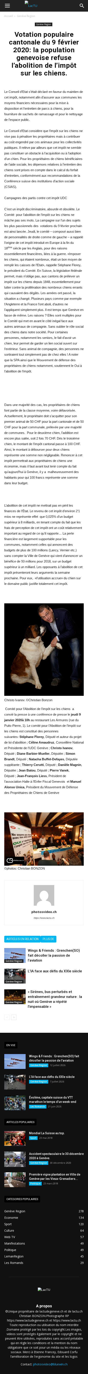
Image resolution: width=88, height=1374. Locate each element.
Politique (35, 1183)
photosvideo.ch (44, 912)
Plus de (48, 939)
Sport (33, 1137)
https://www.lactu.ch (44, 918)
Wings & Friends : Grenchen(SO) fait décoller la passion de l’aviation (54, 955)
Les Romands (37, 1106)
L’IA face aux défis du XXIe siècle (55, 971)
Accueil (8, 16)
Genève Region (26, 16)
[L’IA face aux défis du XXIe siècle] (15, 976)
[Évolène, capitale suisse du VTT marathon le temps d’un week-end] (15, 1102)
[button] (82, 6)
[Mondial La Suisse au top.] (15, 1138)
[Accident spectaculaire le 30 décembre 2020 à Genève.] (15, 1159)
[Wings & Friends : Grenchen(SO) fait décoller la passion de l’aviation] (15, 955)
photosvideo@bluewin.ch (50, 1364)
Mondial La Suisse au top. (47, 1133)
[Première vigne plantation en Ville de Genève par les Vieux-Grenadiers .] (15, 1179)
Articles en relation (22, 939)
